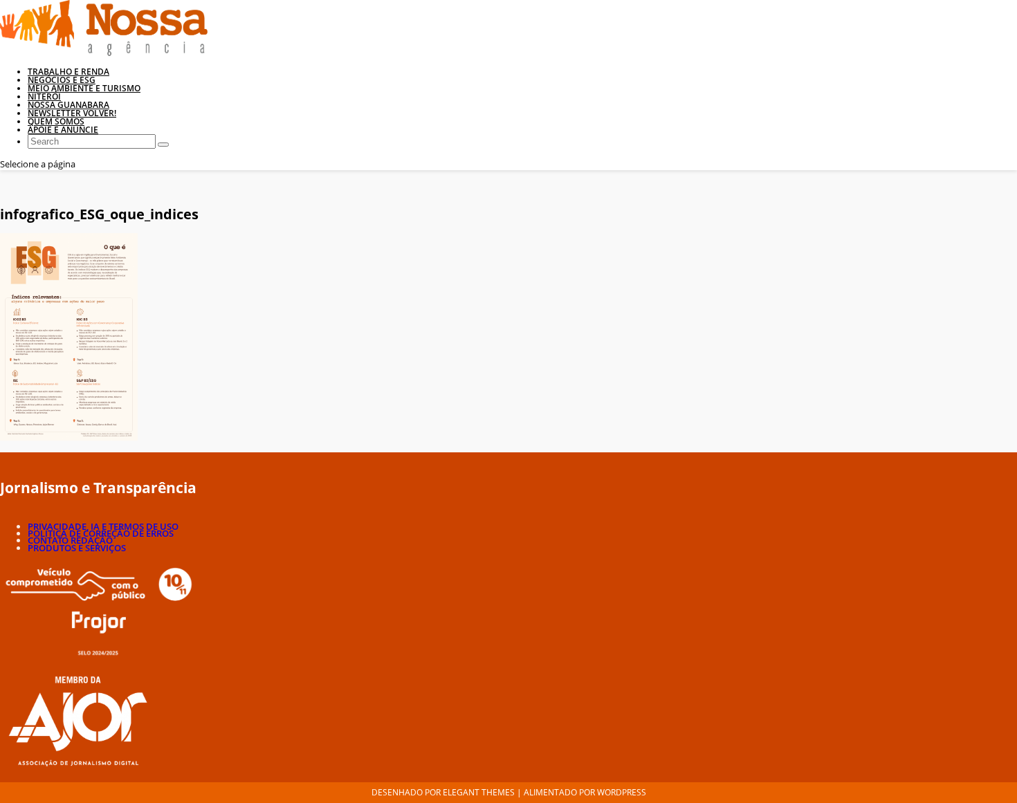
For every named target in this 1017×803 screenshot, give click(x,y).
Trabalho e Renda (68, 71)
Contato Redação (70, 540)
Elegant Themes (479, 792)
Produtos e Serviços (77, 548)
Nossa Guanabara (68, 105)
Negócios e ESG (61, 80)
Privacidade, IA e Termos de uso (103, 526)
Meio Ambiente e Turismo (84, 88)
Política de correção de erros (101, 533)
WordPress (621, 792)
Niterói (44, 96)
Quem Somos (56, 121)
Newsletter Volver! (72, 113)
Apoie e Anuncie (63, 130)
